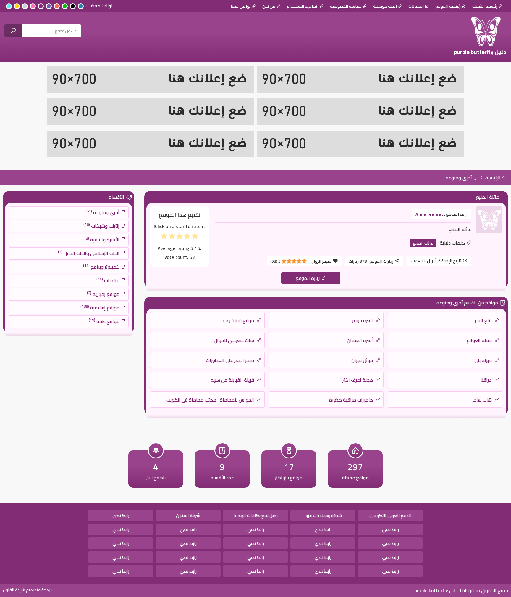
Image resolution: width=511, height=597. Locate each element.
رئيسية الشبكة (484, 6)
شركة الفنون (188, 515)
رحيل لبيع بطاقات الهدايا (255, 515)
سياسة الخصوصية (346, 6)
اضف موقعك (385, 6)
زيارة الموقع (308, 278)
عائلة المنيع (423, 243)
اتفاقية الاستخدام (302, 6)
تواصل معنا (241, 6)
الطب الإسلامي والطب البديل (89, 253)
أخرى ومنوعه (459, 177)
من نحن (268, 6)
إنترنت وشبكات (102, 225)
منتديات (108, 280)
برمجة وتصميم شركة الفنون (27, 590)
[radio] (195, 237)
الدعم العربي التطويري (390, 515)
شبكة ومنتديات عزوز (323, 515)
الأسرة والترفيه (103, 239)
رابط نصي (120, 515)
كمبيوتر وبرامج (102, 266)
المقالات (416, 6)
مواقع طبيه (105, 321)
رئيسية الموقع (448, 6)
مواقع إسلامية (100, 307)
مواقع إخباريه (104, 293)
